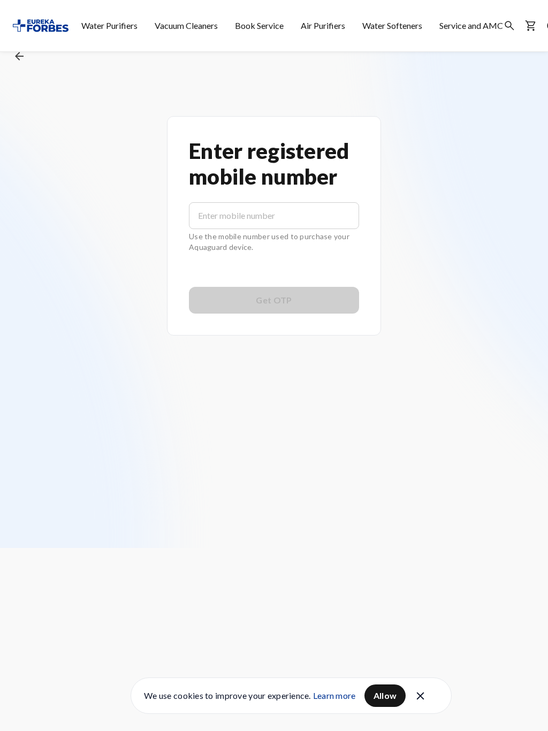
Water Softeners (392, 25)
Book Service (259, 25)
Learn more (334, 695)
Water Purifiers (109, 25)
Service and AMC (471, 25)
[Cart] (530, 26)
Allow (385, 695)
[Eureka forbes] (40, 25)
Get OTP (274, 300)
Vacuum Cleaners (186, 25)
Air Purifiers (323, 25)
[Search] (509, 26)
